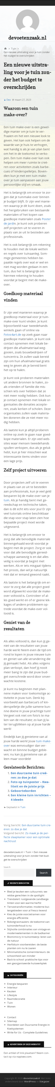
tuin (6, 500)
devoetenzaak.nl (27, 38)
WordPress (30, 1081)
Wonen (11, 1006)
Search (7, 867)
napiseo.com (24, 1056)
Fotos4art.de (12, 335)
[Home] (5, 48)
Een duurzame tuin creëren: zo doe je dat (29, 775)
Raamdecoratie (16, 999)
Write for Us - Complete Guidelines (27, 1032)
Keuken (11, 991)
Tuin (22, 807)
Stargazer (44, 1081)
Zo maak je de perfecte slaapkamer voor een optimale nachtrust (27, 837)
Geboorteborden (23, 791)
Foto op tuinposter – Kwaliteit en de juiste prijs (30, 784)
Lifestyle (12, 995)
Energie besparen (17, 983)
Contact (11, 1017)
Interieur (12, 987)
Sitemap (12, 1021)
